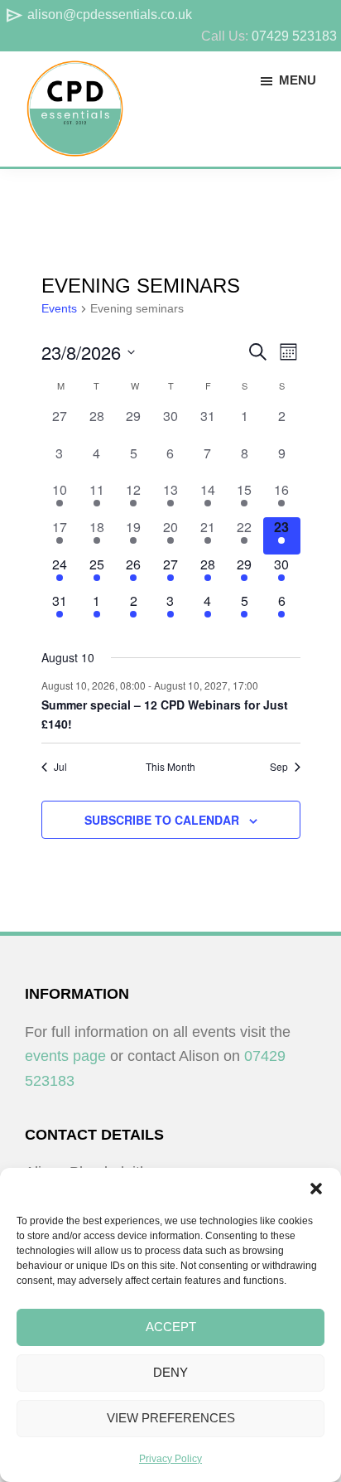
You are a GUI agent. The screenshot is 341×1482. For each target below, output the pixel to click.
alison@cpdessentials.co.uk (98, 14)
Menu (297, 80)
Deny (170, 1372)
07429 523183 (294, 36)
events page (65, 1056)
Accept (171, 1327)
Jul (60, 766)
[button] (316, 1188)
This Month (170, 766)
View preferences (171, 1418)
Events (59, 308)
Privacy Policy (170, 1459)
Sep (279, 766)
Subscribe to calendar (161, 819)
